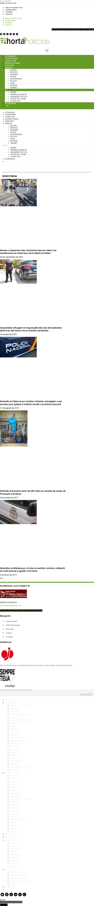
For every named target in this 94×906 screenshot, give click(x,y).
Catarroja (14, 796)
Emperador (15, 728)
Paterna (13, 755)
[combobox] (11, 902)
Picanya (13, 813)
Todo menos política (18, 97)
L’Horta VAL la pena (19, 880)
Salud (12, 83)
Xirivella (14, 831)
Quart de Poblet (17, 819)
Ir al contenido (5, 1)
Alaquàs (14, 775)
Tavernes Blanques (19, 766)
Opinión (13, 92)
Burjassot (14, 723)
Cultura (13, 70)
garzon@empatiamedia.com (11, 605)
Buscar (7, 106)
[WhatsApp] (17, 34)
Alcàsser (14, 781)
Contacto (9, 14)
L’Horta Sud (10, 61)
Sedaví (13, 822)
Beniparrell (15, 790)
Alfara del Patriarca (19, 714)
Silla (12, 825)
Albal (12, 778)
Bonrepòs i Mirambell (20, 720)
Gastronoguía (16, 79)
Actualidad (10, 56)
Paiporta (14, 810)
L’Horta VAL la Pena (18, 99)
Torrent (13, 828)
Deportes (14, 72)
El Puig (13, 725)
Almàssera (15, 717)
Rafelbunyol (15, 761)
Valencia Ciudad (12, 63)
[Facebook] (1, 34)
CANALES (9, 839)
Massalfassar (16, 740)
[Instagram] (4, 34)
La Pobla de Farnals (19, 737)
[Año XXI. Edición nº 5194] (14, 8)
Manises (14, 801)
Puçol (12, 758)
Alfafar (13, 787)
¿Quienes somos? (11, 10)
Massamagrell (16, 743)
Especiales (9, 65)
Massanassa (16, 804)
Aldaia (13, 784)
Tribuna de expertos (18, 94)
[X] (14, 34)
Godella (13, 734)
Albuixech (14, 711)
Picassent (14, 816)
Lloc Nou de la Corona (20, 798)
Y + (6, 90)
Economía (14, 74)
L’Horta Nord (11, 58)
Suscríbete (9, 12)
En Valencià (10, 103)
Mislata (13, 807)
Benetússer (15, 793)
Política (13, 81)
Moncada (14, 749)
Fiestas (13, 77)
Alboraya (14, 708)
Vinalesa (14, 769)
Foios (12, 731)
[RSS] (7, 34)
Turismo (13, 88)
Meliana (13, 746)
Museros (14, 752)
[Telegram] (11, 34)
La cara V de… (15, 101)
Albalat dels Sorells (19, 705)
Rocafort (14, 763)
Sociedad (13, 85)
